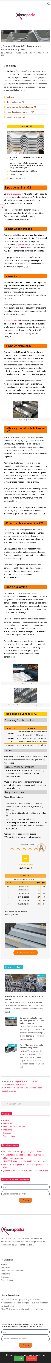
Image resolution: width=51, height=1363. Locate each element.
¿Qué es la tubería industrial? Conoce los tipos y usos (25, 1170)
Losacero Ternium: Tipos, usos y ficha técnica (22, 1151)
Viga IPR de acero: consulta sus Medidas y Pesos (24, 1161)
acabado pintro (12, 320)
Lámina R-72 (27, 53)
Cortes (6, 1120)
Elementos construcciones (14, 1126)
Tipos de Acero (9, 1136)
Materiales (8, 53)
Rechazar (32, 1358)
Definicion (7, 1123)
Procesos (7, 1133)
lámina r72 (36, 53)
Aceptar (18, 1358)
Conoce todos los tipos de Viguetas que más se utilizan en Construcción (32, 1020)
